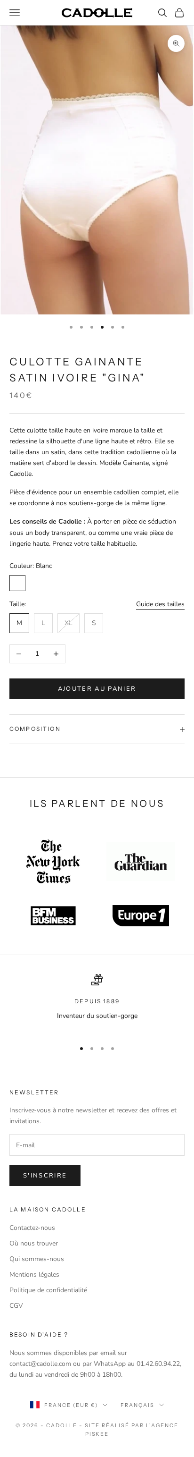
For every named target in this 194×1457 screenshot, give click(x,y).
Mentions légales (34, 1274)
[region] (97, 1003)
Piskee (97, 1434)
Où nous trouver (33, 1243)
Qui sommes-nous (36, 1258)
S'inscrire (45, 1175)
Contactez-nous (32, 1227)
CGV (16, 1305)
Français (137, 1405)
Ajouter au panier (97, 689)
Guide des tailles (160, 604)
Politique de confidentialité (48, 1290)
